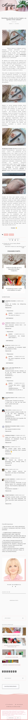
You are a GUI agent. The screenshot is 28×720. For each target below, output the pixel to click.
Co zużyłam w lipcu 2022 (11, 657)
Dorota (11, 313)
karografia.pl (17, 719)
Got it (18, 717)
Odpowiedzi (10, 310)
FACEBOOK (10, 704)
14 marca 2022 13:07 (21, 479)
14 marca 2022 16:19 (19, 495)
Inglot (6, 234)
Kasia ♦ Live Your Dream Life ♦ (13, 367)
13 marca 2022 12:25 (19, 356)
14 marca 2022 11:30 (15, 458)
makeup (11, 234)
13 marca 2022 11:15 (15, 345)
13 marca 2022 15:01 (20, 435)
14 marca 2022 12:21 (13, 469)
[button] (20, 3)
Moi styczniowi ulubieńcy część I (11, 635)
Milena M (7, 345)
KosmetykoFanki (9, 495)
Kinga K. (7, 458)
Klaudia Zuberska (10, 479)
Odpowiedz (8, 307)
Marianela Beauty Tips (11, 397)
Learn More (11, 717)
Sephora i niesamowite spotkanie (11, 664)
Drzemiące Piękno (10, 435)
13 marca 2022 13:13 (17, 410)
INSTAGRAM (20, 704)
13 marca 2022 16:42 (15, 446)
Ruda (6, 469)
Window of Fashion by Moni (12, 426)
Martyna (7, 446)
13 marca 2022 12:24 (19, 334)
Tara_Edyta (8, 410)
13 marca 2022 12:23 (19, 313)
